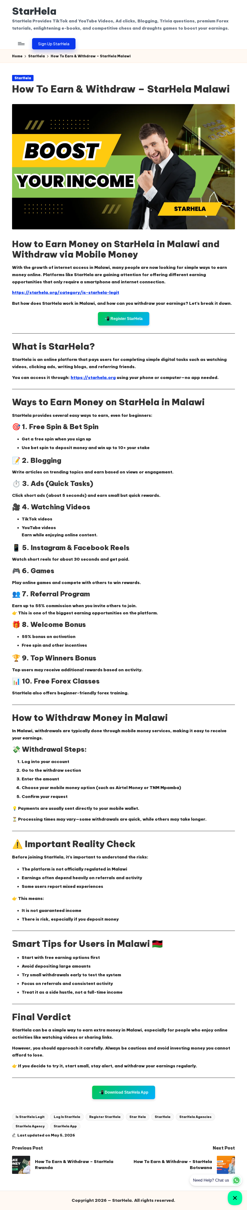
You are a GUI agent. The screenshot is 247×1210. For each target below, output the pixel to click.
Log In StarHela (67, 1117)
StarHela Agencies (195, 1117)
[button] (53, 43)
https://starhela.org (93, 377)
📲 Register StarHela (124, 319)
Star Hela (138, 1117)
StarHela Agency (30, 1126)
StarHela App (65, 1126)
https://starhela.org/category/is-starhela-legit (65, 292)
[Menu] (21, 43)
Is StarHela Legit (30, 1117)
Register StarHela (104, 1117)
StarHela (34, 11)
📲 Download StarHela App (123, 1092)
